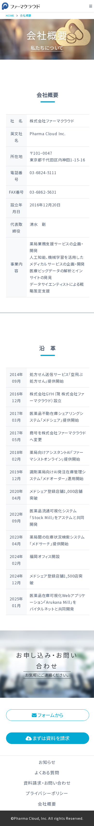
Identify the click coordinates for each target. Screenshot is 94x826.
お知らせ (47, 762)
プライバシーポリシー (47, 793)
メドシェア (51, 420)
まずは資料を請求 (51, 738)
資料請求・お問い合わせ (47, 783)
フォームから (50, 715)
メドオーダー (54, 478)
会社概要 (47, 804)
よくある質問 (47, 772)
